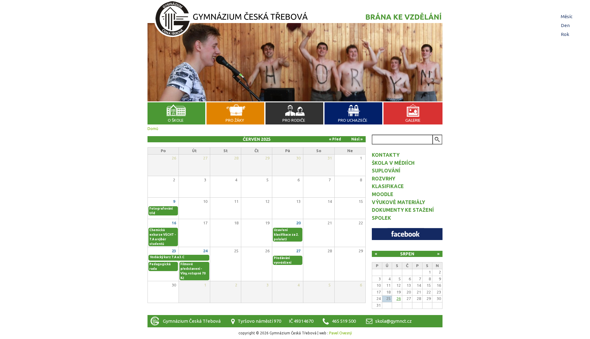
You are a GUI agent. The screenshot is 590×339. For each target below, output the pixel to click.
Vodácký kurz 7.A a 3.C (167, 257)
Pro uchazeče (352, 120)
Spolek (381, 218)
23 (174, 251)
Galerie (412, 120)
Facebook (407, 234)
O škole (175, 120)
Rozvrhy (383, 178)
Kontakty (385, 155)
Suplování (386, 170)
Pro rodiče (293, 120)
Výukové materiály (398, 202)
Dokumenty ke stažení (403, 210)
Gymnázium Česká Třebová (295, 20)
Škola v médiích (393, 163)
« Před (335, 139)
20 (298, 223)
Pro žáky (235, 120)
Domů (153, 129)
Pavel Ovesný (340, 333)
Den (565, 25)
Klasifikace (388, 186)
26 (398, 298)
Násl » (357, 139)
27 (298, 251)
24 (205, 251)
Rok (565, 34)
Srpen (407, 253)
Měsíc (567, 16)
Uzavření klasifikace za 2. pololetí (286, 234)
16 (174, 223)
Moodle (382, 194)
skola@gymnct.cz (393, 321)
